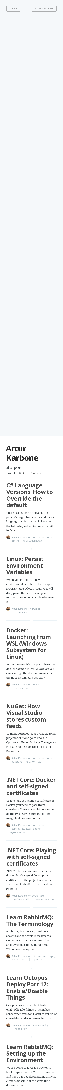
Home (14, 8)
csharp (15, 540)
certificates (18, 828)
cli (39, 608)
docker (36, 684)
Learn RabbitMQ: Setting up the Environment (29, 1053)
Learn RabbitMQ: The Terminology (29, 920)
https (29, 828)
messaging (49, 956)
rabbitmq (37, 956)
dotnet (50, 537)
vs (21, 761)
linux (34, 608)
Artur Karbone (45, 8)
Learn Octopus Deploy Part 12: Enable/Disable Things (27, 987)
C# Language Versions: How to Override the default (29, 495)
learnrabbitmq (19, 959)
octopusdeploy (40, 1025)
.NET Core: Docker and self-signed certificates (31, 786)
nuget (15, 761)
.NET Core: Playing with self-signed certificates (31, 856)
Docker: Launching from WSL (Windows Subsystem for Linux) (28, 643)
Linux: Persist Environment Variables (24, 565)
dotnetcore (38, 537)
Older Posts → (31, 473)
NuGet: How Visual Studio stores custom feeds (26, 716)
